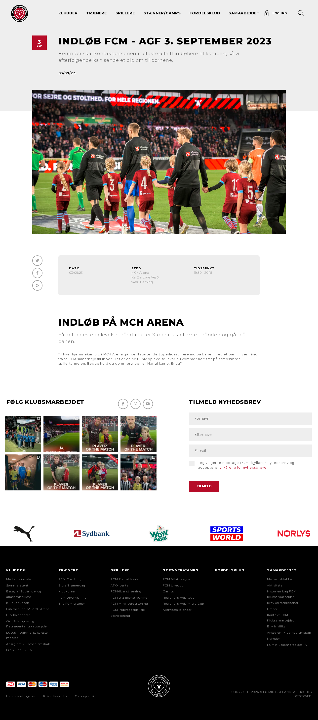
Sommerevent (17, 585)
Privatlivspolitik (55, 696)
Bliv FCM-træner (71, 603)
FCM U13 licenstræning (129, 597)
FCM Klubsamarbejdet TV (287, 645)
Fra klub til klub (19, 650)
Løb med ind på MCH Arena (28, 609)
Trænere (68, 570)
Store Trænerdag (71, 585)
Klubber (15, 570)
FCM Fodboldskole (125, 579)
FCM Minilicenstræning (129, 603)
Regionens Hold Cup (178, 597)
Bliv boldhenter (18, 615)
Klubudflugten (17, 603)
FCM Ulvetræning (72, 597)
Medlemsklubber (280, 579)
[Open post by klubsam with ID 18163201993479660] (100, 434)
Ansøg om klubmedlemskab (28, 644)
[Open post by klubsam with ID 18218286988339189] (61, 434)
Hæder (272, 609)
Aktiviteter (275, 585)
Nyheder (273, 638)
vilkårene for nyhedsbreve (243, 467)
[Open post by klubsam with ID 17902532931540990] (23, 472)
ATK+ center (120, 585)
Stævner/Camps (162, 13)
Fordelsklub (205, 13)
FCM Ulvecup (173, 585)
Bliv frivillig (276, 626)
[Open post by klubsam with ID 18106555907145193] (61, 472)
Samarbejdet (282, 570)
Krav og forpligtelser (283, 603)
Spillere (120, 570)
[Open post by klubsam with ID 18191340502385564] (138, 434)
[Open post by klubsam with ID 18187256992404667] (23, 434)
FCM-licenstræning (126, 591)
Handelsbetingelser (21, 696)
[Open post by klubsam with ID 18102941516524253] (100, 472)
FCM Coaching (70, 579)
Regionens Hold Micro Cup (183, 603)
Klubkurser (67, 591)
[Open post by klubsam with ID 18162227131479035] (138, 472)
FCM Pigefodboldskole (128, 610)
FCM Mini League (176, 579)
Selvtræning (120, 615)
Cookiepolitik (85, 696)
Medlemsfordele (18, 579)
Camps (168, 591)
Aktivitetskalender (177, 610)
